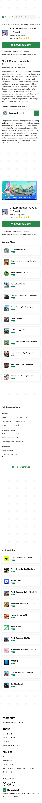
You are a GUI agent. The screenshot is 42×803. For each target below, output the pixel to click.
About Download (8, 734)
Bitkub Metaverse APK (23, 30)
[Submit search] (16, 17)
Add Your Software (9, 738)
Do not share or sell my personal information (18, 768)
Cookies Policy (8, 764)
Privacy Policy (7, 757)
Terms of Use (7, 761)
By (15, 35)
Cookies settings (8, 772)
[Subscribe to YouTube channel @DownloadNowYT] (13, 783)
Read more (21, 67)
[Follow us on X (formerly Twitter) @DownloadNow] (9, 783)
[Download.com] (7, 17)
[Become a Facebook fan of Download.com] (4, 783)
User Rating (14, 38)
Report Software (22, 467)
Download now (22, 45)
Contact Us (6, 741)
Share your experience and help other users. (19, 54)
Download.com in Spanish (11, 745)
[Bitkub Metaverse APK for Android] (5, 33)
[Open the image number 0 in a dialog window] (19, 190)
